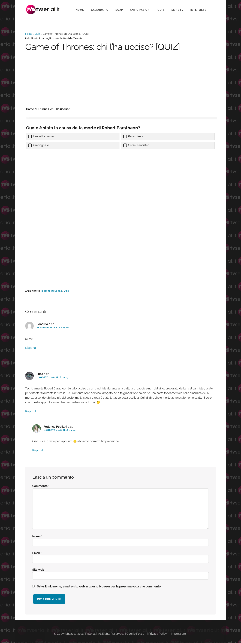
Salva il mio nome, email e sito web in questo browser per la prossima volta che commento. (99, 586)
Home (28, 33)
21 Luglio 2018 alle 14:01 (53, 327)
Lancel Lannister (43, 136)
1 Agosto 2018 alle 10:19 (52, 377)
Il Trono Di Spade (51, 291)
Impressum (178, 633)
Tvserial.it (43, 9)
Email (37, 553)
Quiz (37, 33)
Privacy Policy (157, 633)
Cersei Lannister (138, 145)
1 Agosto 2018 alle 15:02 (60, 430)
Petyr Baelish (136, 136)
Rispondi (30, 347)
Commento (40, 486)
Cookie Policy (135, 633)
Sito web (38, 569)
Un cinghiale (41, 145)
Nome (37, 536)
